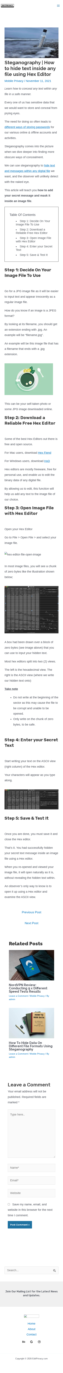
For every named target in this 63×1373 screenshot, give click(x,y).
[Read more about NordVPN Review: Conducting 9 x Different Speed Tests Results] (31, 965)
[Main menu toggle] (58, 6)
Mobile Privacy (14, 81)
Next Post (31, 923)
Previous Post (31, 912)
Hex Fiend (44, 452)
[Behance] (23, 1341)
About (31, 1329)
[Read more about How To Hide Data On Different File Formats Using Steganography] (31, 1022)
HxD (47, 461)
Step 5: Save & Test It (34, 255)
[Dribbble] (39, 1341)
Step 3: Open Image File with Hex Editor (33, 239)
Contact (31, 1334)
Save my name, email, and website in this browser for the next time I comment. (30, 1210)
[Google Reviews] (31, 1341)
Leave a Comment (18, 996)
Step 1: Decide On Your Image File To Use (33, 222)
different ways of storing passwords (27, 127)
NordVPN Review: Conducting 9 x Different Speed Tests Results (28, 988)
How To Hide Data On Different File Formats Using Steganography (30, 1046)
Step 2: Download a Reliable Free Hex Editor (31, 231)
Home (31, 1323)
